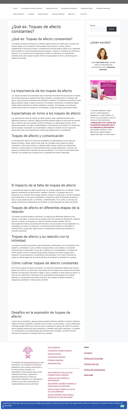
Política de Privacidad (93, 358)
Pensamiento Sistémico (69, 8)
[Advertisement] (46, 75)
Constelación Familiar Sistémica (31, 8)
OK (122, 406)
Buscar (92, 25)
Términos (84, 14)
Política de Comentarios (94, 370)
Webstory (71, 14)
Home (15, 8)
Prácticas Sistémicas (103, 8)
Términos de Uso (91, 364)
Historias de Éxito (52, 8)
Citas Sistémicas (18, 14)
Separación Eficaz (87, 8)
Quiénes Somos (43, 14)
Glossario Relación (58, 14)
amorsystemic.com (31, 362)
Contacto (31, 14)
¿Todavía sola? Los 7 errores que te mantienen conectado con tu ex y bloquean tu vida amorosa (103, 125)
